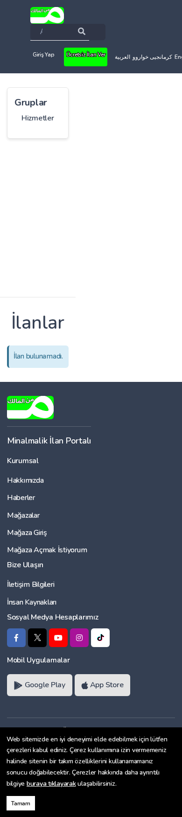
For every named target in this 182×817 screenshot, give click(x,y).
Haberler (21, 498)
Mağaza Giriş (27, 533)
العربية (122, 57)
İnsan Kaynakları (31, 602)
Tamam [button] (20, 803)
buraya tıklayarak (51, 783)
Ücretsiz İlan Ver (85, 54)
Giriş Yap (43, 54)
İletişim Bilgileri (30, 584)
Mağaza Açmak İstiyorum (47, 550)
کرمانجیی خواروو (152, 57)
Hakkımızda (25, 480)
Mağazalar (23, 515)
